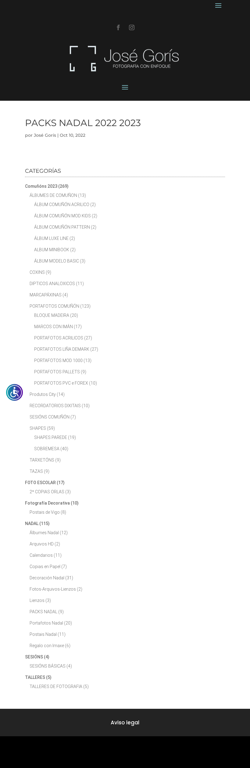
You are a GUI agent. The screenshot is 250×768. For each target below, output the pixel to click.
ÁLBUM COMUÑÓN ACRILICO (61, 204)
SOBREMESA (46, 448)
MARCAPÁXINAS (46, 294)
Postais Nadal (43, 634)
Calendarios (41, 555)
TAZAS (36, 471)
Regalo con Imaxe (47, 645)
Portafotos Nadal (46, 623)
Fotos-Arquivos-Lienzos (53, 589)
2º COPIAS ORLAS (47, 491)
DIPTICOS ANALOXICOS (52, 283)
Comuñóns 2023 (41, 186)
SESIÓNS (34, 656)
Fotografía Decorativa (47, 503)
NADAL (31, 523)
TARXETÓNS (42, 460)
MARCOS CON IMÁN (53, 326)
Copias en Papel (45, 566)
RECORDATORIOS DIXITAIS (55, 405)
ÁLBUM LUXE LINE (51, 238)
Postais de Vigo (45, 512)
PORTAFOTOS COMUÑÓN (54, 306)
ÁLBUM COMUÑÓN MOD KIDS (62, 215)
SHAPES (38, 428)
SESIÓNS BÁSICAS (48, 666)
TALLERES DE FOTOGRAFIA (56, 686)
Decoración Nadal (47, 577)
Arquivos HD (42, 544)
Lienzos (37, 600)
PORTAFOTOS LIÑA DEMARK (61, 349)
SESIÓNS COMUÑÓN (50, 417)
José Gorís (45, 135)
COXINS (37, 272)
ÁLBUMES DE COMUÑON (53, 195)
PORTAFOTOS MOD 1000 (58, 360)
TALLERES (35, 677)
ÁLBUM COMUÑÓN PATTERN (62, 227)
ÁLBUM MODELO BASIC (56, 261)
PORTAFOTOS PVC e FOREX (61, 383)
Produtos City (43, 394)
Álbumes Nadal (44, 532)
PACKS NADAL (43, 611)
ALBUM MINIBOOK (51, 249)
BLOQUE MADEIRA (51, 315)
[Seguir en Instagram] (131, 27)
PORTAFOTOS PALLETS (57, 371)
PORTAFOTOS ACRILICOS (58, 337)
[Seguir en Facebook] (118, 27)
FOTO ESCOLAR (40, 482)
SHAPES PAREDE (50, 437)
